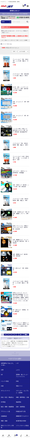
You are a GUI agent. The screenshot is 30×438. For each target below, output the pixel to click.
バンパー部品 (5, 381)
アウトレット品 (5, 411)
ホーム (3, 436)
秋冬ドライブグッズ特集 (7, 426)
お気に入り (9, 436)
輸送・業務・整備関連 (7, 406)
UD (2, 374)
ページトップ (15, 354)
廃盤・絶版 (4, 421)
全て (3, 40)
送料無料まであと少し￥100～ (7, 364)
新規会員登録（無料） (14, 1)
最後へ (26, 334)
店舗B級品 (4, 416)
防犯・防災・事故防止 (7, 397)
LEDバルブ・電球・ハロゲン (17, 40)
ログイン (4, 1)
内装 (2, 386)
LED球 (25, 40)
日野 (2, 370)
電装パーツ (7, 40)
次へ (21, 334)
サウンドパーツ (5, 390)
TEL (21, 436)
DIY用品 (3, 402)
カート (15, 436)
